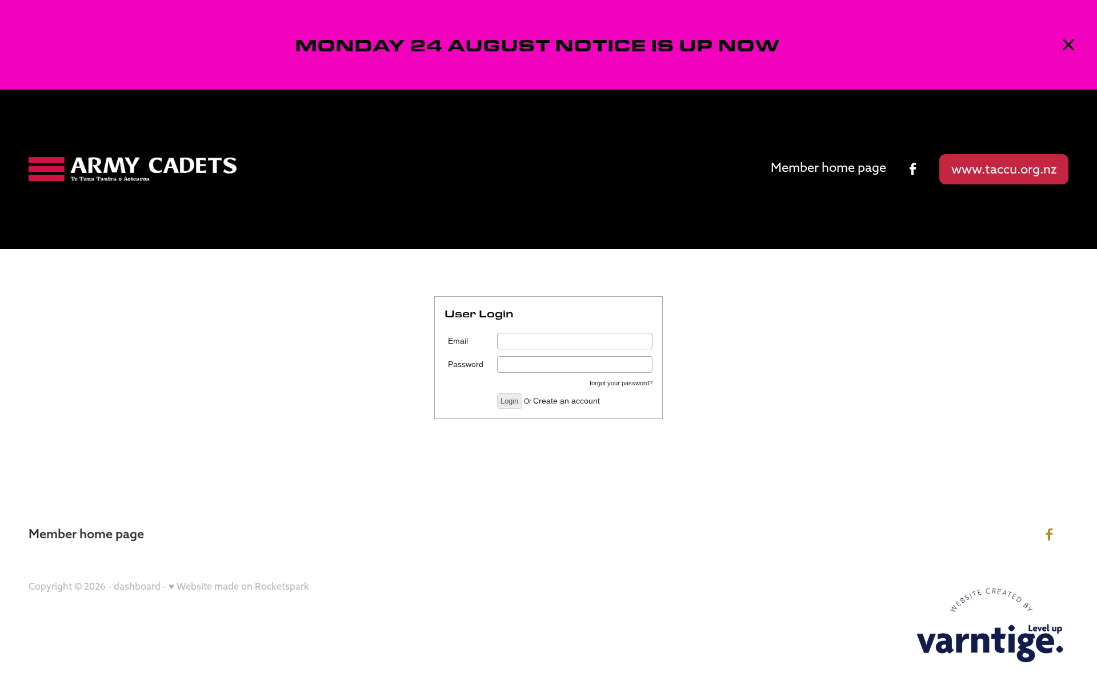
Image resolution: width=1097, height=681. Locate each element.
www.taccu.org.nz (1003, 169)
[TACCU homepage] (133, 169)
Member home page (828, 167)
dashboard (137, 586)
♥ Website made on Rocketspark (239, 586)
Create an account (566, 400)
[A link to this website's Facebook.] (913, 169)
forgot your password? (621, 383)
